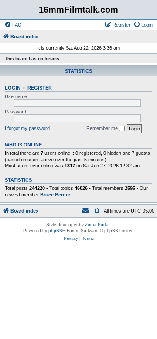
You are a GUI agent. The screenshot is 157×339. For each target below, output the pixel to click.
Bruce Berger (55, 194)
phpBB (55, 230)
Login (12, 87)
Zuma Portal (97, 224)
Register (39, 87)
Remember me (102, 128)
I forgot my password (27, 128)
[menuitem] (13, 25)
